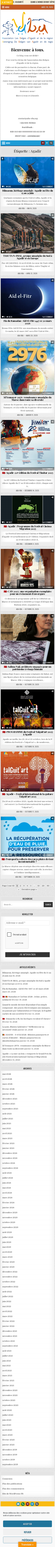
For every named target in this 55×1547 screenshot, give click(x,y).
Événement (19, 220)
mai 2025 (6, 1128)
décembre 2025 (9, 1099)
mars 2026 (7, 1084)
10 (38, 886)
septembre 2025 (10, 1109)
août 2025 (7, 1114)
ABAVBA (7, 220)
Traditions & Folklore (28, 173)
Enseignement (12, 350)
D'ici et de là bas (12, 164)
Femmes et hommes (31, 164)
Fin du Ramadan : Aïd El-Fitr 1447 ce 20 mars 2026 (28, 322)
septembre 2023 (10, 1227)
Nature (40, 827)
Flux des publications (12, 1484)
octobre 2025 (8, 1104)
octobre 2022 (8, 1282)
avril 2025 (7, 1133)
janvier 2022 (8, 1326)
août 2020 (7, 1410)
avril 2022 (7, 1311)
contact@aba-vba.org (28, 118)
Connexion (7, 1479)
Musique (28, 223)
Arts (7, 347)
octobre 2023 (8, 1222)
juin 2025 (6, 1123)
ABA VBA (22, 208)
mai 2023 (6, 1247)
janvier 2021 (8, 1385)
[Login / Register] (47, 143)
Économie (44, 556)
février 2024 (8, 1202)
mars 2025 (7, 1138)
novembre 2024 (9, 1158)
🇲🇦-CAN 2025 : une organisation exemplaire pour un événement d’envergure (27, 592)
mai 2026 (6, 1074)
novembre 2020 (10, 1395)
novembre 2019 (9, 1455)
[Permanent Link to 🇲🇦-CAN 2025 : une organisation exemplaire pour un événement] (27, 569)
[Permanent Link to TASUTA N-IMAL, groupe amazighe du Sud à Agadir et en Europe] (27, 233)
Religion (38, 170)
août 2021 (6, 1351)
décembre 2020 (9, 1390)
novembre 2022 (9, 1277)
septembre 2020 (10, 1405)
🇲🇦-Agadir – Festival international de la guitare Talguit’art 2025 (27, 795)
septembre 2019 (10, 1464)
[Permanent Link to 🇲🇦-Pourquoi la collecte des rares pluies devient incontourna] (27, 837)
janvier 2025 (8, 1148)
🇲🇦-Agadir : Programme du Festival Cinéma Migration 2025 (27, 527)
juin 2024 (6, 1183)
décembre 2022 (9, 1272)
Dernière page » (29, 889)
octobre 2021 (8, 1341)
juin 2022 (6, 1301)
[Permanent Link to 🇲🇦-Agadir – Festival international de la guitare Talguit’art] (27, 772)
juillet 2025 (7, 1119)
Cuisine (17, 347)
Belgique (13, 285)
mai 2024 (6, 1188)
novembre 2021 (9, 1336)
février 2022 (8, 1321)
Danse (31, 502)
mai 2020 (6, 1425)
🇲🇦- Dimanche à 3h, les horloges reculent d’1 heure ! (26, 1019)
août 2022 (7, 1292)
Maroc (43, 167)
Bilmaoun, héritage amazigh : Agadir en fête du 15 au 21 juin (27, 192)
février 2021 (8, 1380)
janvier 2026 (8, 1094)
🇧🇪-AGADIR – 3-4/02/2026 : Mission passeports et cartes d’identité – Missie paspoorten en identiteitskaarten (25, 1038)
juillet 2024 (7, 1178)
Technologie (43, 562)
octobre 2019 (8, 1460)
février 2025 (8, 1143)
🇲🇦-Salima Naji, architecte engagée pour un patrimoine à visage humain (27, 668)
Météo (29, 827)
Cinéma (16, 427)
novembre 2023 (9, 1217)
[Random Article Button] (43, 143)
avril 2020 (7, 1430)
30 (48, 886)
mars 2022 (7, 1316)
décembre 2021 (9, 1331)
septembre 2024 (10, 1168)
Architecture (19, 621)
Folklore (48, 164)
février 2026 (8, 1089)
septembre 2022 (10, 1287)
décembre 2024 (9, 1153)
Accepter (27, 1524)
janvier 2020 (8, 1445)
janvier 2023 (8, 1267)
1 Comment (49, 663)
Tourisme (38, 357)
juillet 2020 (7, 1415)
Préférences (27, 1540)
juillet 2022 (7, 1296)
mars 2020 (7, 1435)
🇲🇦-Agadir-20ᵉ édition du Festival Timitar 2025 (27, 472)
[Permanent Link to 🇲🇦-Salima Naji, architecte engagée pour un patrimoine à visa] (27, 639)
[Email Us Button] (18, 1504)
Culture (24, 285)
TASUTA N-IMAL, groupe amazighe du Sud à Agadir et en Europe (27, 257)
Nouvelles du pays (22, 170)
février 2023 (8, 1262)
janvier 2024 (8, 1207)
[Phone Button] (23, 1504)
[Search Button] (51, 143)
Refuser (27, 1532)
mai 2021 (6, 1366)
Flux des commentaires (13, 1489)
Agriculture (12, 823)
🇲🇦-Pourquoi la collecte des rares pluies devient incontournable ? (28, 860)
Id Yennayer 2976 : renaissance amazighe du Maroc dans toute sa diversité (27, 398)
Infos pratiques (29, 167)
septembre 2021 (10, 1346)
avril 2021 (7, 1370)
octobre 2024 (8, 1163)
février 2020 (8, 1440)
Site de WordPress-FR (12, 1494)
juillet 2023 (7, 1237)
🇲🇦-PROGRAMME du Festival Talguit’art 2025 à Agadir (27, 733)
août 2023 (7, 1232)
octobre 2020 (8, 1400)
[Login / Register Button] (32, 1504)
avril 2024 (7, 1193)
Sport (31, 562)
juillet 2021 (7, 1356)
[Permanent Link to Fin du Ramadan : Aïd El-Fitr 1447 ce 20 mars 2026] (27, 298)
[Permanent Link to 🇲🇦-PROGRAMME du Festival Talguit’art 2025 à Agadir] (27, 709)
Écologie (31, 556)
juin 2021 (6, 1361)
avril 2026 (7, 1079)
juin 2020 (6, 1420)
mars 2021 (7, 1375)
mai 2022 (6, 1306)
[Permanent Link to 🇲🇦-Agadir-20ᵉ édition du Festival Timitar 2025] (27, 445)
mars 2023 (7, 1257)
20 (43, 886)
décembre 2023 (9, 1212)
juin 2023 (6, 1242)
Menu (7, 7)
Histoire (13, 167)
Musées (43, 354)
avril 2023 (7, 1252)
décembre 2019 (9, 1450)
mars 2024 (7, 1198)
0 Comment (48, 186)
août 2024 (7, 1173)
